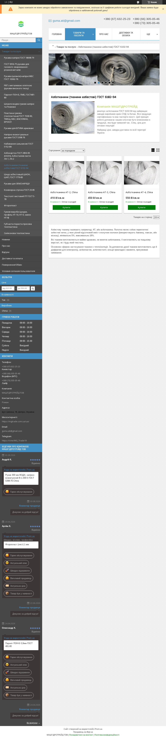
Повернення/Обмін (12, 264)
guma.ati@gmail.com (12, 431)
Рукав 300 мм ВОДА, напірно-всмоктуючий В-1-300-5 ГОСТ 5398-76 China (20, 478)
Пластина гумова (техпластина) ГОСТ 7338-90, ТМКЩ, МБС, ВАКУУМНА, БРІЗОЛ (18, 117)
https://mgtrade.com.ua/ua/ (15, 421)
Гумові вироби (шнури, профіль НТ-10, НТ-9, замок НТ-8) (17, 214)
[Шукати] (39, 40)
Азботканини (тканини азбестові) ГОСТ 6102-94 (16, 166)
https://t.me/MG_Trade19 (14, 440)
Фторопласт (10, 205)
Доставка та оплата (12, 258)
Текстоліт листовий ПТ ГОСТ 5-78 (19, 198)
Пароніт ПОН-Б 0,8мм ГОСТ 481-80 (19, 644)
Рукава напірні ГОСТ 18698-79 (19, 57)
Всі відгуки (32, 722)
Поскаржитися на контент (81, 735)
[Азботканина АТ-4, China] (141, 173)
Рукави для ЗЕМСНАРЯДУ (17, 183)
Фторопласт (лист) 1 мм (17, 544)
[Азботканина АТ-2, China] (66, 173)
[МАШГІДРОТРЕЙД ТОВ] (21, 24)
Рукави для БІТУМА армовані (19, 128)
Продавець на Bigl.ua (83, 732)
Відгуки (5, 252)
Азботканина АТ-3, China (101, 192)
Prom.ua (98, 729)
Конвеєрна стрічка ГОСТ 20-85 (19, 189)
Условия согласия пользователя (18, 271)
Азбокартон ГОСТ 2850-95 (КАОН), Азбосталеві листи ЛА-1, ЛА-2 (17, 155)
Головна (57, 34)
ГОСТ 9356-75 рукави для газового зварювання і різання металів (16, 67)
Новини (6, 239)
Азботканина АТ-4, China (139, 192)
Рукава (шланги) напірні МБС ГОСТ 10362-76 (19, 78)
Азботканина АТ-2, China (64, 192)
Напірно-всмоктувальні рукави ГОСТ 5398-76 (16, 136)
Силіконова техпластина (17, 233)
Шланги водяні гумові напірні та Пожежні (19, 105)
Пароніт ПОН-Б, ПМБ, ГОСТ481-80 (19, 96)
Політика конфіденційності (107, 735)
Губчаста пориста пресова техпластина (18, 225)
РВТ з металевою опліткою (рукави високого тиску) (18, 87)
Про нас (6, 245)
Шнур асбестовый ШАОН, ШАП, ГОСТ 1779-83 (17, 176)
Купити (66, 207)
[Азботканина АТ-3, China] (104, 173)
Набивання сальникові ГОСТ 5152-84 (18, 145)
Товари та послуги (11, 51)
